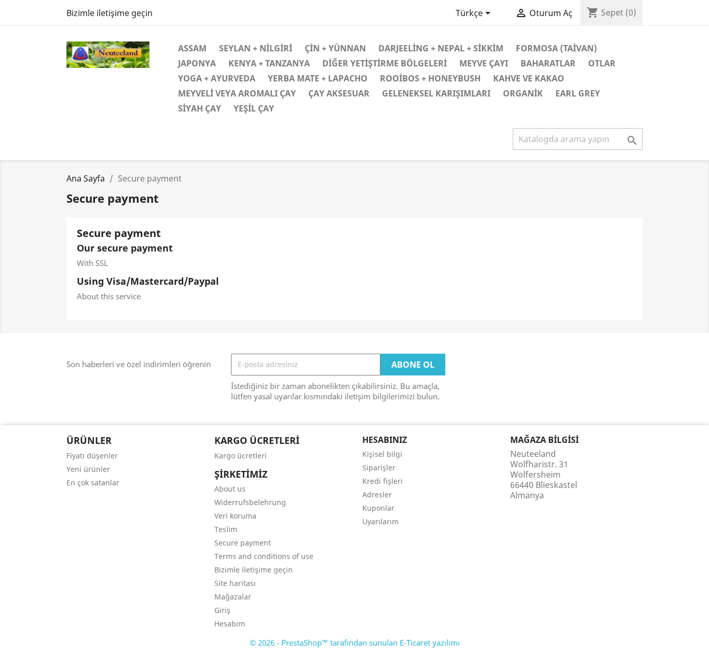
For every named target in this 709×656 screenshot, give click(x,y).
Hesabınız (384, 439)
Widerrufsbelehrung (250, 502)
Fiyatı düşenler (92, 455)
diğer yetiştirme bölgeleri (384, 63)
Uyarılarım (380, 521)
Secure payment (242, 543)
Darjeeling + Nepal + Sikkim (440, 48)
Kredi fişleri (382, 481)
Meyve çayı (483, 63)
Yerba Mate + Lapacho (317, 78)
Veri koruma (235, 516)
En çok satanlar (92, 482)
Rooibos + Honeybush (430, 78)
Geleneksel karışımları (436, 93)
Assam (192, 48)
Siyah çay (199, 108)
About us (230, 489)
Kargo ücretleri (240, 455)
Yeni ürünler (88, 469)
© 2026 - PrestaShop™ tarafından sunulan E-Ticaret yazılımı (355, 642)
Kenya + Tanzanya (269, 63)
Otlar (602, 63)
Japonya (197, 63)
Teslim (225, 529)
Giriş (222, 610)
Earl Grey (577, 93)
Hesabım (229, 624)
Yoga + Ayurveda (216, 78)
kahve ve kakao (528, 78)
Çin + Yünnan (335, 48)
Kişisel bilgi (382, 454)
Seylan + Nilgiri (255, 48)
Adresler (377, 494)
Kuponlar (378, 508)
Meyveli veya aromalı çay (237, 93)
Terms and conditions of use (263, 556)
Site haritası (235, 583)
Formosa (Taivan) (556, 48)
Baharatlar (548, 63)
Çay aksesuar (339, 93)
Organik (523, 93)
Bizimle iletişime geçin (109, 13)
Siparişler (379, 467)
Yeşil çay (254, 108)
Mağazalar (232, 597)
